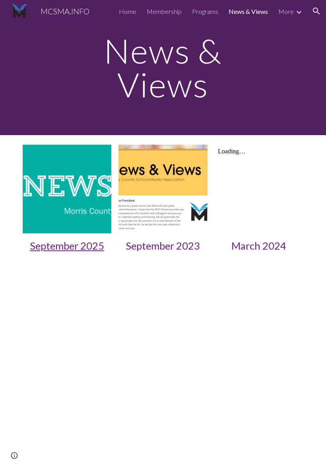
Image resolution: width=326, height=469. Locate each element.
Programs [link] (205, 11)
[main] (163, 68)
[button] (316, 11)
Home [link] (127, 11)
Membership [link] (164, 11)
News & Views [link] (248, 11)
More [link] (286, 11)
